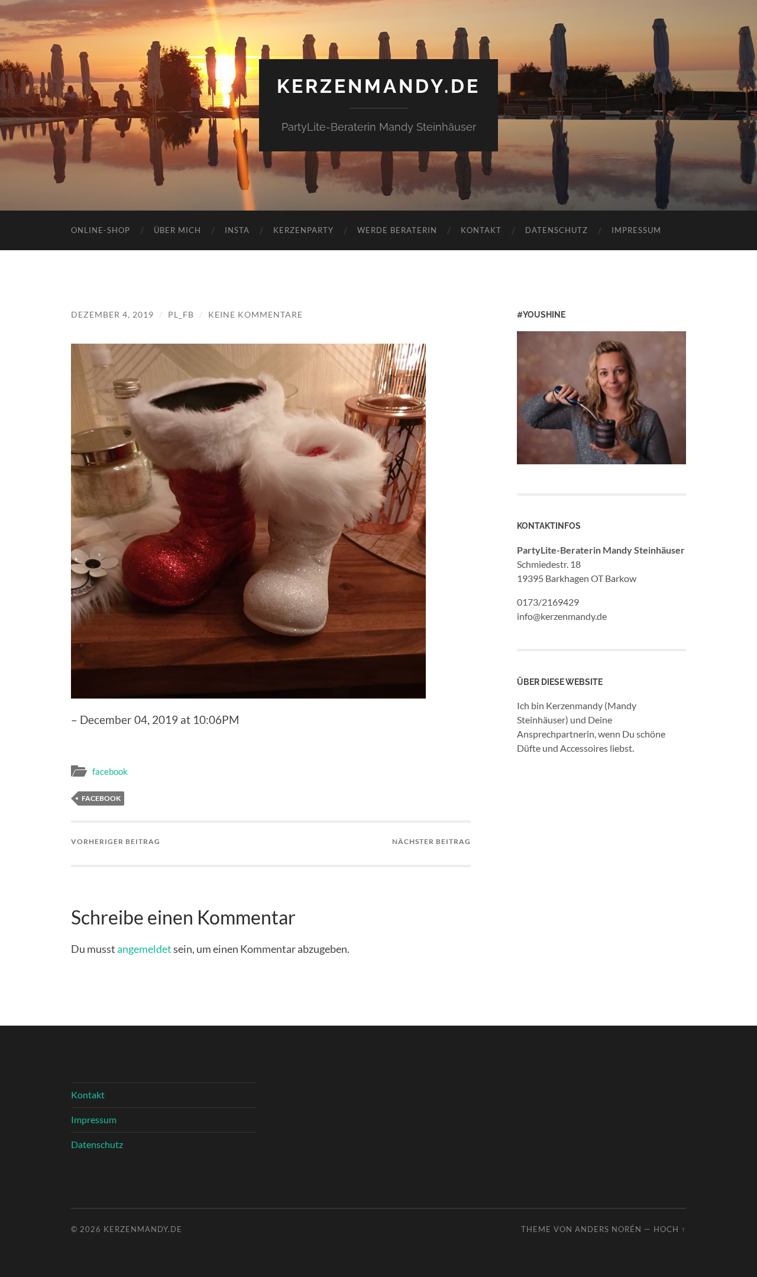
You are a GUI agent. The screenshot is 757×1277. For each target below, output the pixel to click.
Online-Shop (100, 230)
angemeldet (144, 948)
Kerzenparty (303, 230)
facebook (110, 771)
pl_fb (181, 314)
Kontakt (481, 230)
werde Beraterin (397, 230)
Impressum (636, 230)
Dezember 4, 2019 (112, 314)
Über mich (177, 230)
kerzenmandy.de (378, 86)
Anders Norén (608, 1229)
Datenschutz (556, 230)
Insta (237, 230)
